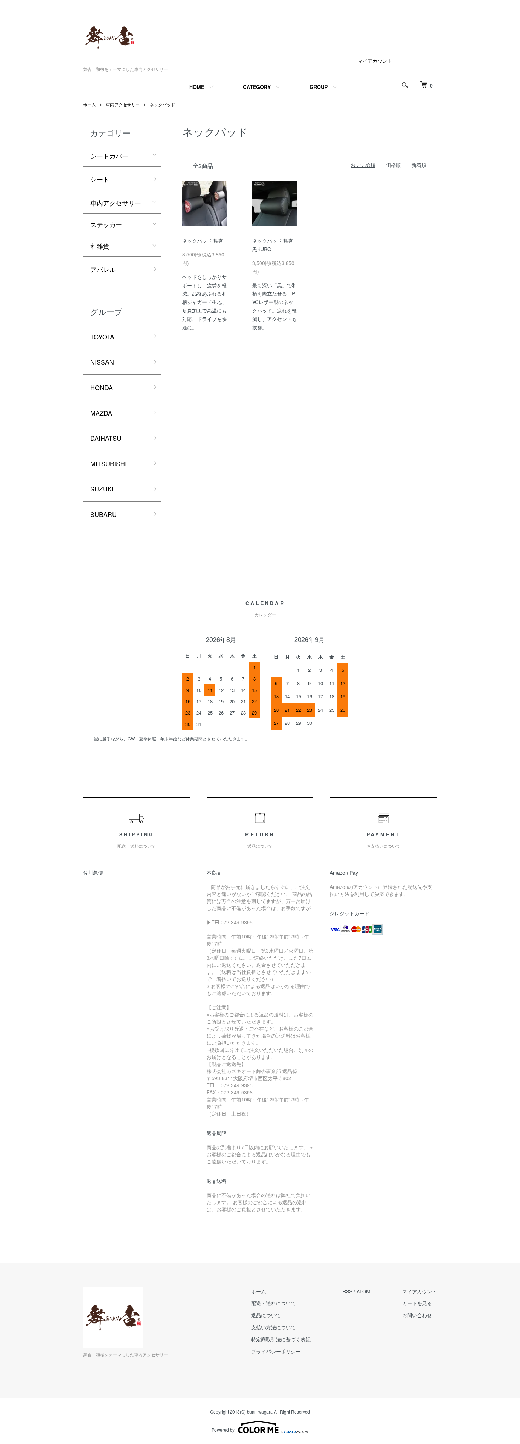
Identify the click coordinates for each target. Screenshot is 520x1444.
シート (99, 179)
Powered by (223, 1430)
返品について (266, 1315)
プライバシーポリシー (276, 1351)
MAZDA (101, 412)
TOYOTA (102, 336)
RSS (347, 1291)
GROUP (319, 86)
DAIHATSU (105, 437)
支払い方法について (273, 1327)
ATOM (363, 1291)
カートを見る (417, 1303)
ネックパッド (162, 104)
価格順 (393, 164)
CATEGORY (257, 86)
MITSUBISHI (108, 463)
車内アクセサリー (123, 104)
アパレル (103, 269)
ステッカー (106, 224)
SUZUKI (102, 488)
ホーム (89, 104)
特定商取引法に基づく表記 (281, 1339)
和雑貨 (99, 245)
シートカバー (109, 155)
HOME (196, 86)
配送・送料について (273, 1303)
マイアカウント (375, 60)
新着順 (418, 164)
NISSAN (102, 361)
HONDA (101, 387)
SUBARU (103, 514)
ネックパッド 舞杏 (202, 240)
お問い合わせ (417, 1315)
